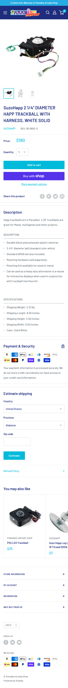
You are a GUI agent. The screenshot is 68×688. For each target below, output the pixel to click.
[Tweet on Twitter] (55, 196)
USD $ (8, 625)
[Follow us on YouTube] (19, 642)
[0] (61, 12)
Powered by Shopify (13, 680)
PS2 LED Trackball (17, 542)
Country (8, 401)
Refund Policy (11, 470)
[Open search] (48, 12)
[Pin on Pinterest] (48, 196)
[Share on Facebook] (42, 196)
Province (8, 417)
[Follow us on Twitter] (12, 642)
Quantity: (8, 152)
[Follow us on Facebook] (5, 642)
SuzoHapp (9, 128)
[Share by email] (62, 196)
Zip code (8, 434)
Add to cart (34, 165)
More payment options (34, 184)
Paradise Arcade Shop (19, 538)
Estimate (14, 455)
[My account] (54, 12)
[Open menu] (5, 12)
